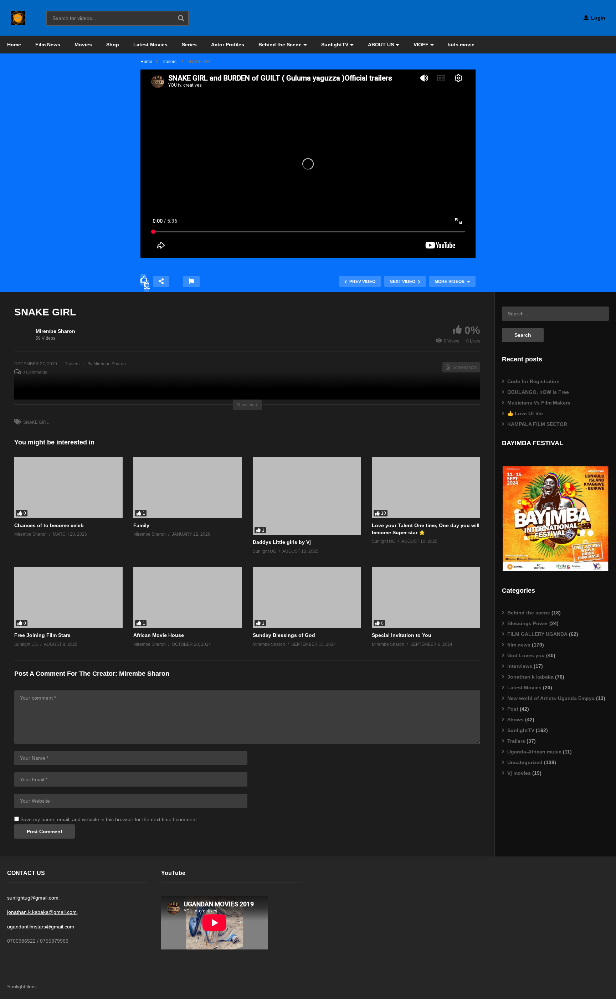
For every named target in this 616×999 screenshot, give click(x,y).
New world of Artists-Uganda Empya (551, 698)
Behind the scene (528, 613)
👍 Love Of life (525, 413)
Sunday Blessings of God (284, 635)
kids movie (461, 44)
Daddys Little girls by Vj (282, 542)
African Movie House (158, 635)
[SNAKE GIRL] (68, 487)
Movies (83, 44)
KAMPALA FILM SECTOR (537, 424)
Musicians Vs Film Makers (538, 403)
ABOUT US (381, 44)
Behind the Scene (280, 44)
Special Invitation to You (401, 635)
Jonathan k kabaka (530, 677)
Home (14, 44)
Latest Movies (150, 44)
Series (189, 44)
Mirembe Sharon (55, 331)
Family (141, 525)
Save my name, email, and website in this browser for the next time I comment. (109, 819)
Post (512, 709)
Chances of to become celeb (49, 525)
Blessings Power (527, 623)
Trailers (72, 363)
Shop (112, 44)
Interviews (519, 666)
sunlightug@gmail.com (32, 898)
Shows (515, 719)
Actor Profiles (227, 44)
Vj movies (519, 773)
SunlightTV (334, 44)
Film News (47, 44)
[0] (147, 286)
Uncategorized (525, 762)
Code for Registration (533, 381)
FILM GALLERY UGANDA (537, 634)
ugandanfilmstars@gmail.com (40, 927)
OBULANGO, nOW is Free (538, 392)
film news (518, 645)
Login (597, 18)
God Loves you (526, 655)
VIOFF (421, 44)
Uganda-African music (534, 752)
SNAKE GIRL (36, 422)
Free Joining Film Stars (42, 635)
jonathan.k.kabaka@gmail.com (42, 912)
